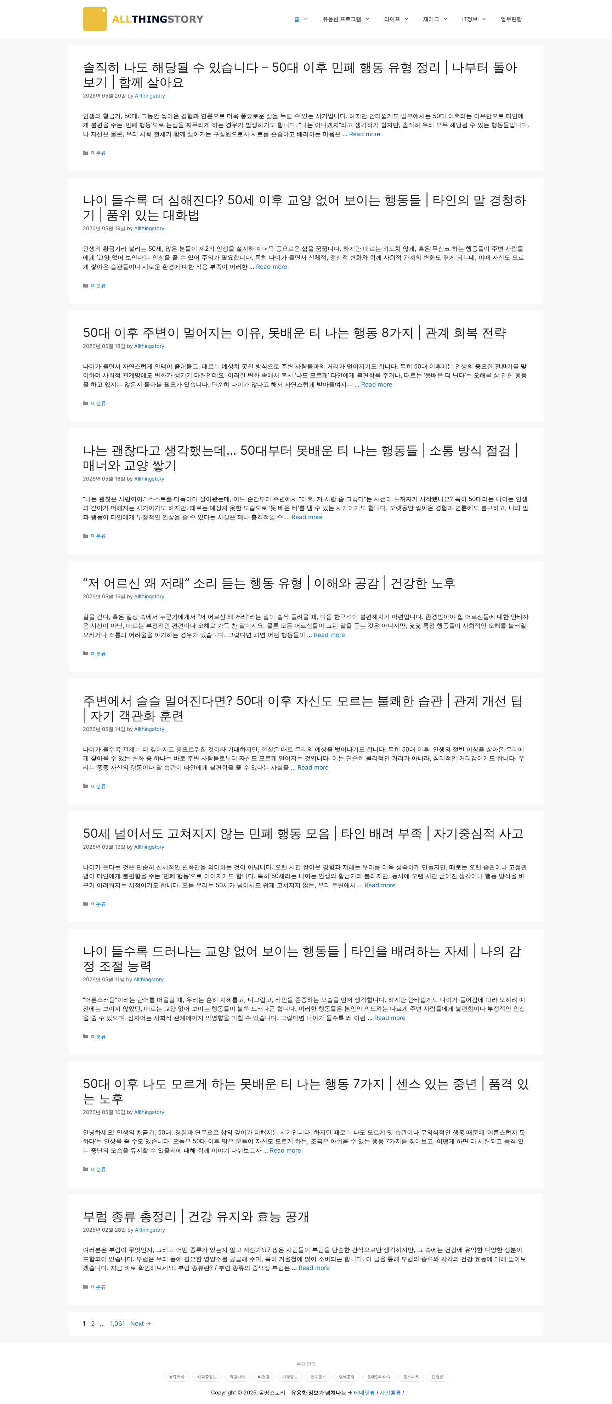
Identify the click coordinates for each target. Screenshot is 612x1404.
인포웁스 (318, 1376)
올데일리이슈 (379, 1376)
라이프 (392, 19)
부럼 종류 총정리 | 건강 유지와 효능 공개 (196, 1216)
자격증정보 (207, 1376)
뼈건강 (264, 1376)
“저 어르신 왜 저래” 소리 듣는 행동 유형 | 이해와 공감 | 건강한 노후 (269, 582)
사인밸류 (390, 1392)
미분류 (98, 153)
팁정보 (437, 1376)
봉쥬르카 (177, 1376)
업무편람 (511, 19)
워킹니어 (237, 1376)
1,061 (117, 1323)
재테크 (431, 19)
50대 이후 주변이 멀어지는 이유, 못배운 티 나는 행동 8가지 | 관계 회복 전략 (294, 332)
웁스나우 (411, 1376)
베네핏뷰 (364, 1392)
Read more (364, 134)
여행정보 (290, 1376)
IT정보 (470, 19)
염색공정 (347, 1376)
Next (140, 1323)
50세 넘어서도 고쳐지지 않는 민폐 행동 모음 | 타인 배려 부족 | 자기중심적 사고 (303, 833)
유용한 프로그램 (342, 19)
